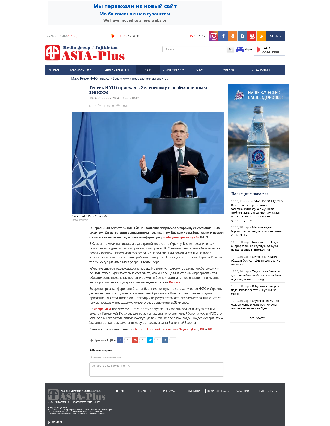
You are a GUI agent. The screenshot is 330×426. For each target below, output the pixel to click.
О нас (120, 391)
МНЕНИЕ (228, 69)
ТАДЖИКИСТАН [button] (80, 69)
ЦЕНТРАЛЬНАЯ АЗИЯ (117, 69)
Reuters (174, 282)
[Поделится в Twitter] (150, 340)
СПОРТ (200, 69)
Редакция (144, 391)
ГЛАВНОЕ (53, 69)
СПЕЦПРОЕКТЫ (261, 69)
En (201, 36)
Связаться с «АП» (218, 391)
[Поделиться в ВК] (165, 340)
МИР (148, 69)
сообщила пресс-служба (181, 237)
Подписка (193, 391)
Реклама (169, 391)
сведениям (102, 309)
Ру (191, 36)
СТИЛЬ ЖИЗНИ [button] (172, 69)
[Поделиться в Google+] (135, 340)
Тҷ (196, 36)
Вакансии (242, 391)
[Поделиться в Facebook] (120, 340)
